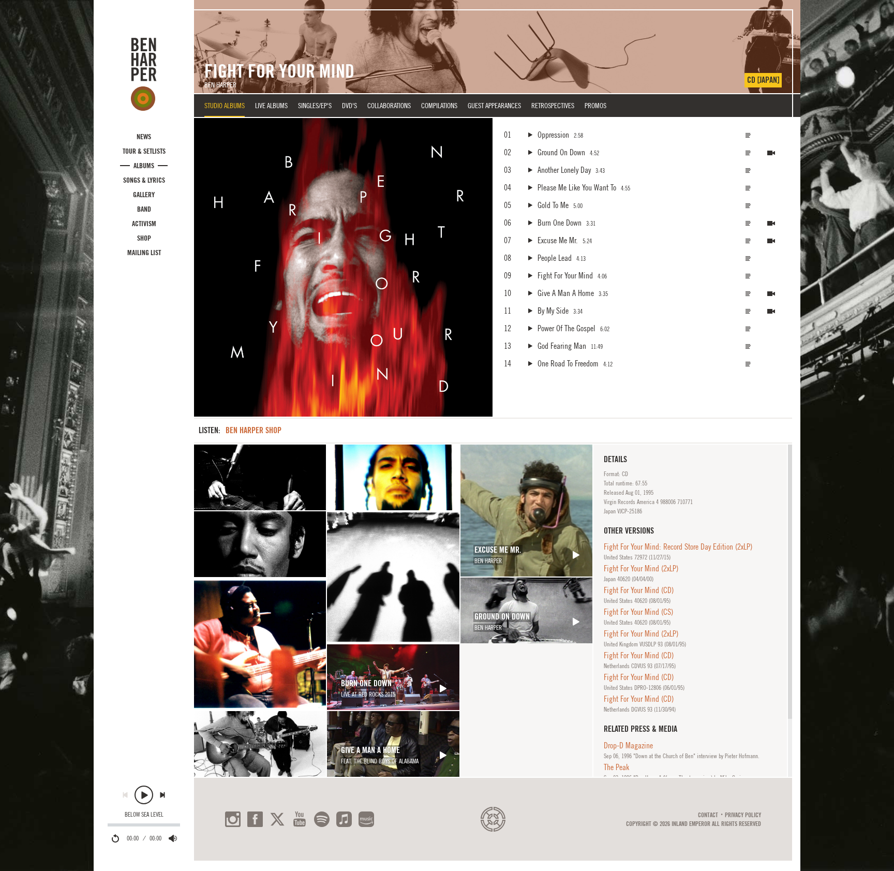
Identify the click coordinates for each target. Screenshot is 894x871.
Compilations (439, 105)
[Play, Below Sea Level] (144, 795)
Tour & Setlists (144, 151)
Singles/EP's (315, 105)
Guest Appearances (494, 105)
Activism (144, 223)
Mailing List (144, 252)
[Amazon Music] (366, 819)
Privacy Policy (743, 815)
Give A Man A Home (566, 293)
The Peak (616, 767)
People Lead (555, 257)
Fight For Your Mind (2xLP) (641, 568)
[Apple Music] (344, 819)
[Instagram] (233, 819)
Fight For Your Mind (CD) (639, 590)
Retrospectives (552, 105)
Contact (708, 815)
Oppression (553, 134)
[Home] (144, 74)
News (144, 136)
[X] (277, 819)
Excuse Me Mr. (558, 240)
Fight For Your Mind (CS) (638, 611)
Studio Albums (224, 105)
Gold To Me (553, 205)
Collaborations (389, 105)
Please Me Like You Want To (577, 187)
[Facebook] (255, 819)
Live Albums (271, 105)
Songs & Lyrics (144, 180)
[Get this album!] (343, 267)
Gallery (144, 194)
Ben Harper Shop (253, 430)
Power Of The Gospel (566, 328)
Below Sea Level (144, 814)
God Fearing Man (562, 345)
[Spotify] (322, 819)
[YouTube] (299, 819)
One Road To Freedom (568, 363)
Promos (595, 105)
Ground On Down (561, 152)
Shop (144, 238)
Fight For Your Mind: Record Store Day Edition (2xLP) (678, 546)
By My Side (553, 310)
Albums (143, 165)
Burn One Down (560, 222)
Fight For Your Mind (565, 275)
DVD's (349, 105)
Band (144, 209)
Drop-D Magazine (628, 745)
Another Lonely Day (564, 169)
